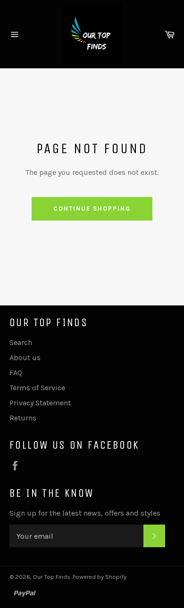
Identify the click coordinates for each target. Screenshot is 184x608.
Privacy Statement (40, 402)
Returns (22, 417)
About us (25, 357)
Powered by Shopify (99, 576)
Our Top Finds (51, 576)
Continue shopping (91, 208)
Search (20, 342)
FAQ (15, 372)
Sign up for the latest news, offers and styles (84, 513)
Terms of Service (37, 387)
